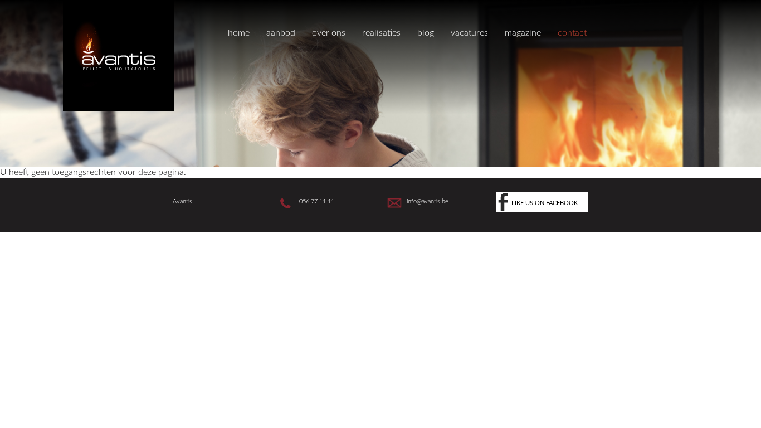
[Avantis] (118, 108)
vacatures (469, 32)
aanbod (280, 32)
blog (425, 32)
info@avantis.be (427, 201)
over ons (328, 32)
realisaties (381, 32)
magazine (523, 32)
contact (572, 32)
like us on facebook (544, 203)
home (239, 32)
